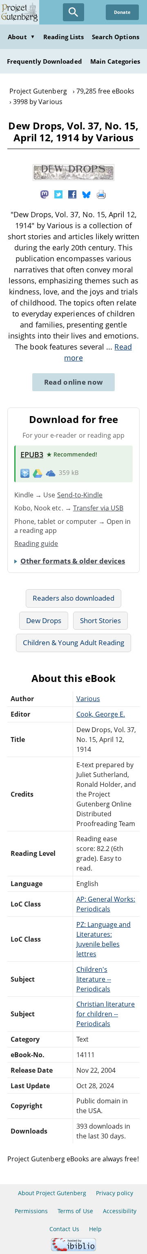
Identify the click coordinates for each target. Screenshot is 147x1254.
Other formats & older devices (72, 561)
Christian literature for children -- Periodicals (105, 1014)
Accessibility (120, 1211)
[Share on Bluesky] (86, 193)
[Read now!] (73, 178)
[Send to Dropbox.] (24, 473)
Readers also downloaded (74, 598)
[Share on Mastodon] (44, 193)
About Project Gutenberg (52, 1193)
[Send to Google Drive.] (37, 473)
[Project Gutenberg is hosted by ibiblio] (73, 1249)
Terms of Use (75, 1211)
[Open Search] (73, 12)
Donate (122, 12)
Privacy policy (114, 1193)
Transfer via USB (98, 507)
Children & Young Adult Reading (73, 642)
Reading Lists (63, 37)
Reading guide (36, 543)
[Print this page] (101, 193)
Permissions (31, 1211)
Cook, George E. (100, 714)
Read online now (73, 382)
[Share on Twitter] (58, 193)
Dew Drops (43, 620)
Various (88, 698)
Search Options (115, 37)
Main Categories (115, 61)
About (21, 37)
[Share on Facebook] (72, 193)
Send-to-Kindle (80, 494)
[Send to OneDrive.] (51, 473)
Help (95, 1229)
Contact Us (64, 1229)
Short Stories (100, 620)
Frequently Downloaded (44, 61)
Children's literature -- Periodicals (93, 979)
